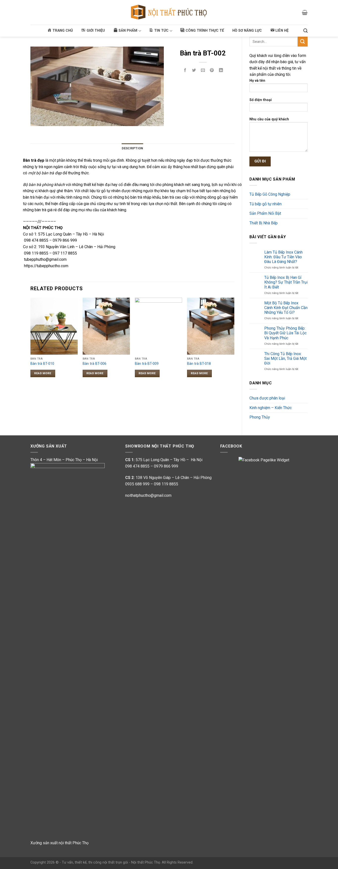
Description (132, 148)
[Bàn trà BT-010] (54, 326)
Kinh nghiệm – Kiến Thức (270, 407)
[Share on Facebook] (185, 71)
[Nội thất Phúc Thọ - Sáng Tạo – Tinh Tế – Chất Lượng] (169, 12)
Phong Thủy (259, 417)
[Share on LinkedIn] (221, 71)
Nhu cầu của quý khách (269, 119)
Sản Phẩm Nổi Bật (265, 213)
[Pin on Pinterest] (212, 71)
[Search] (305, 31)
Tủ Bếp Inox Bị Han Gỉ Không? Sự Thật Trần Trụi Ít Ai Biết (286, 282)
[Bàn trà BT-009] (158, 326)
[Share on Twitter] (194, 71)
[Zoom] (37, 120)
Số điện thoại (260, 100)
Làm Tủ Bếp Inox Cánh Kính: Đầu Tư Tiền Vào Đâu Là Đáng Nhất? (283, 257)
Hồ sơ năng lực (247, 30)
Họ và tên (257, 81)
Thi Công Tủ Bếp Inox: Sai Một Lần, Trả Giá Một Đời (285, 358)
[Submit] (303, 41)
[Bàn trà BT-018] (210, 326)
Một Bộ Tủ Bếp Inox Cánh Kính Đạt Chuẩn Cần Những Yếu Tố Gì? (286, 308)
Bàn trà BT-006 (94, 364)
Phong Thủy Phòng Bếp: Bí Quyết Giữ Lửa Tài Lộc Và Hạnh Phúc (285, 333)
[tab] (132, 148)
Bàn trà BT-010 (42, 364)
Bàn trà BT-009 (147, 364)
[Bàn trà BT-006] (106, 326)
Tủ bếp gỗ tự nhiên (265, 204)
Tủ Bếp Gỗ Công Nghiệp (269, 194)
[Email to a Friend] (203, 71)
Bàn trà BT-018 (199, 364)
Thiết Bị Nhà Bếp (263, 223)
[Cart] (305, 12)
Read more (42, 373)
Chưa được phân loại (267, 398)
